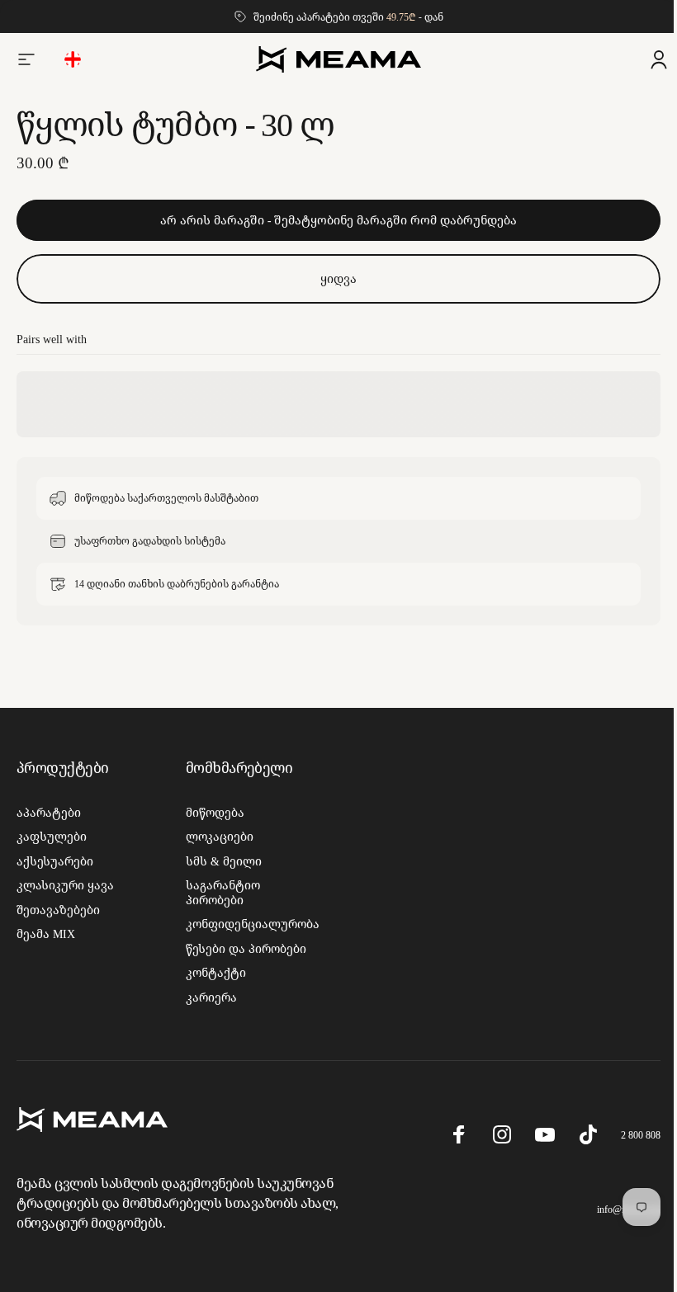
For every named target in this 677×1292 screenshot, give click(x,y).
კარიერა (208, 997)
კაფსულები (52, 836)
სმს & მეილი (220, 861)
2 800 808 (628, 1135)
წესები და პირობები (242, 948)
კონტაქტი (212, 972)
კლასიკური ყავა (65, 885)
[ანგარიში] (646, 59)
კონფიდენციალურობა (249, 924)
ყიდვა (333, 278)
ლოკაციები (216, 836)
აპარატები (49, 812)
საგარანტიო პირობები (219, 892)
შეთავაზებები (58, 910)
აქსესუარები (55, 861)
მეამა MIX (46, 934)
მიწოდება (211, 812)
